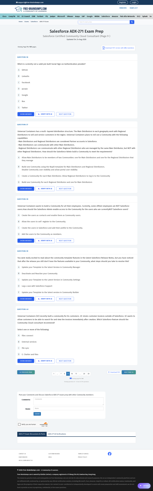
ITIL (46, 16)
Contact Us (22, 454)
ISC (18, 16)
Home (21, 21)
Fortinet (40, 16)
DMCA (50, 457)
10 (72, 374)
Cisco (4, 16)
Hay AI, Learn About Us (26, 460)
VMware (70, 16)
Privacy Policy (82, 457)
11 (76, 374)
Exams (27, 21)
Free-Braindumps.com (31, 470)
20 (84, 374)
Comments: (26, 400)
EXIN (33, 16)
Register (122, 2)
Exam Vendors (23, 457)
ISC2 (139, 16)
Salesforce (105, 16)
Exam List (134, 8)
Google (90, 16)
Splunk (145, 16)
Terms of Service (83, 454)
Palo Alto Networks (127, 16)
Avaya (77, 16)
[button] (76, 57)
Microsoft (61, 16)
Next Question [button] (65, 114)
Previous (26, 372)
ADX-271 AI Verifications (57, 434)
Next (128, 372)
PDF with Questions (119, 48)
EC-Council (26, 16)
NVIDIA (97, 16)
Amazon (115, 16)
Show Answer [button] (26, 114)
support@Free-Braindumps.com (30, 2)
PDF (115, 372)
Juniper (53, 16)
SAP (83, 16)
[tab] (76, 57)
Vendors (123, 8)
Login (134, 2)
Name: (28, 409)
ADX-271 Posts (32, 434)
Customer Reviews (54, 454)
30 (88, 374)
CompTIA (12, 16)
